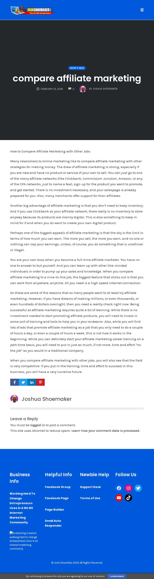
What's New (77, 68)
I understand (117, 576)
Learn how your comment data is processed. (106, 431)
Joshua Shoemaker (47, 399)
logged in (37, 425)
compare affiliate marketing (77, 78)
